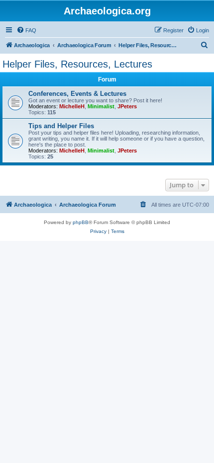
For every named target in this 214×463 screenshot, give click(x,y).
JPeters (127, 106)
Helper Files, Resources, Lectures (77, 64)
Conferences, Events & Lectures (77, 93)
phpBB (81, 222)
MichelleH (72, 106)
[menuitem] (26, 30)
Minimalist (101, 106)
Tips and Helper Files (61, 126)
